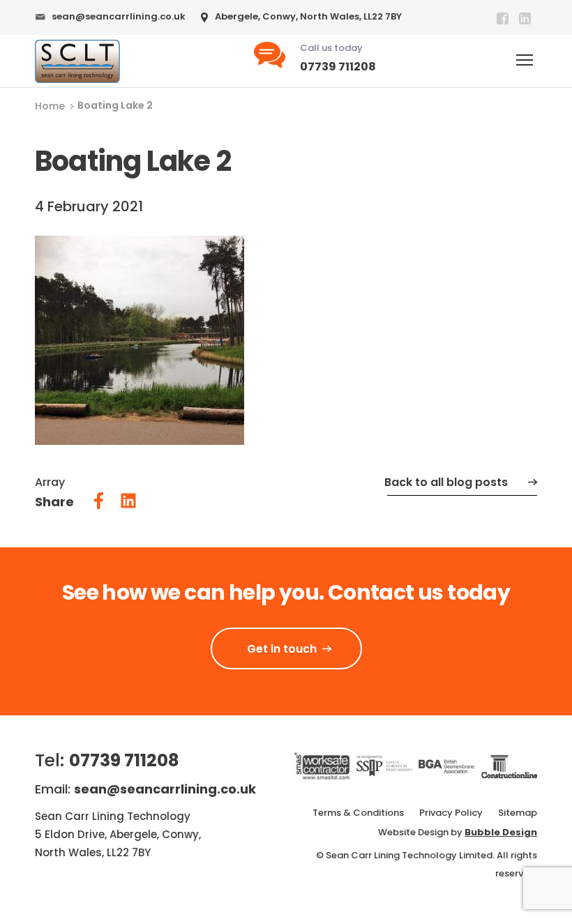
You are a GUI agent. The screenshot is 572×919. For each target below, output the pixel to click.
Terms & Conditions (358, 812)
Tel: (107, 760)
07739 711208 (338, 67)
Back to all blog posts (446, 482)
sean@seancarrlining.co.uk (119, 16)
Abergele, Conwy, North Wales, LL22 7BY (308, 16)
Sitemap (517, 812)
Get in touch (282, 649)
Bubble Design (501, 832)
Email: (145, 789)
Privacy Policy (451, 812)
